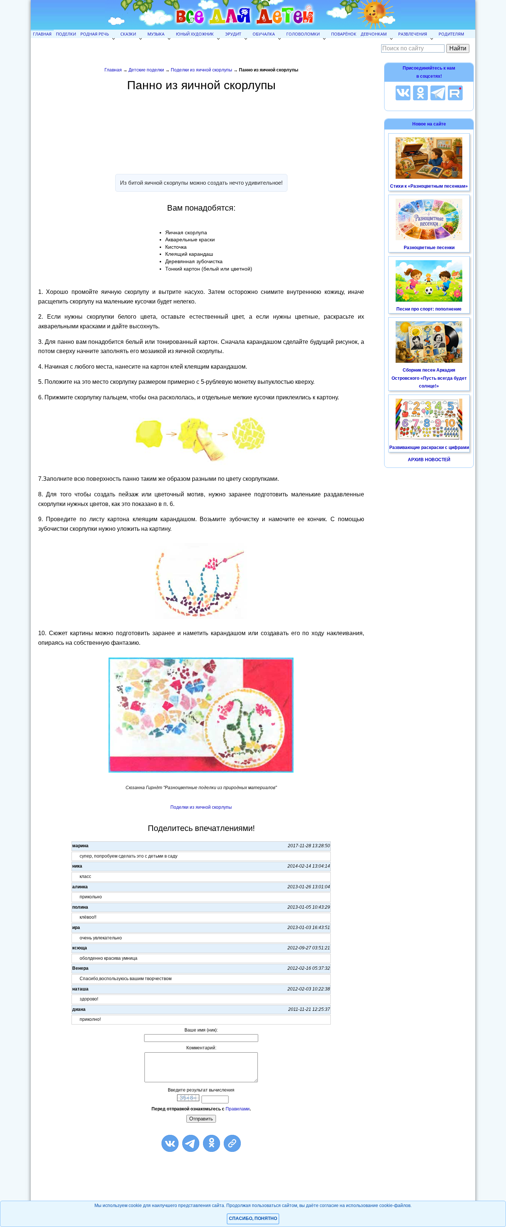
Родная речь (94, 34)
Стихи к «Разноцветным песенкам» (429, 186)
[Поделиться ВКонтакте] (170, 1143)
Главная (42, 34)
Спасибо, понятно (253, 1218)
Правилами (238, 1109)
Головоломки (303, 34)
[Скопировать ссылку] (232, 1143)
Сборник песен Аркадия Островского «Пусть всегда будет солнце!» (429, 378)
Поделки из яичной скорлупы (201, 70)
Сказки (128, 34)
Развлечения (412, 34)
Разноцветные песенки (429, 247)
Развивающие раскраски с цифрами (429, 447)
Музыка (155, 34)
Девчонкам (374, 34)
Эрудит (233, 34)
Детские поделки (146, 70)
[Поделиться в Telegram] (190, 1143)
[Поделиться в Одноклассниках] (211, 1143)
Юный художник (195, 34)
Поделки (66, 34)
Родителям (451, 34)
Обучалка (264, 34)
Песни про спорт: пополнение (429, 309)
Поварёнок (343, 34)
